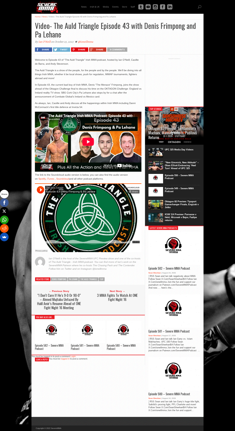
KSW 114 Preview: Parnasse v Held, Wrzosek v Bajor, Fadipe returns (181, 217)
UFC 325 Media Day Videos (179, 149)
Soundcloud (62, 178)
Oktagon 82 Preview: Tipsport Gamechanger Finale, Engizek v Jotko (182, 204)
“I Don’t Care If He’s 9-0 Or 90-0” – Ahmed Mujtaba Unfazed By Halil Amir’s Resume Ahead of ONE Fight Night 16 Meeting (59, 301)
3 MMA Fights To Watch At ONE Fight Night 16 (117, 297)
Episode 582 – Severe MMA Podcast (49, 347)
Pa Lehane (73, 279)
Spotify (42, 178)
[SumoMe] (4, 237)
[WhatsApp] (4, 220)
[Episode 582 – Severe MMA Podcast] (52, 342)
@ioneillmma (85, 42)
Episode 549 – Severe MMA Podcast (179, 190)
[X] (4, 211)
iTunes (50, 178)
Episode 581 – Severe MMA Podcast (85, 347)
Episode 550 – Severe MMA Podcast (179, 177)
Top (101, 279)
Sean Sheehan (154, 273)
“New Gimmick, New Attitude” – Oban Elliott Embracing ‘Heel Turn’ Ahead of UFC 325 (182, 165)
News (44, 16)
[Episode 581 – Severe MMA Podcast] (88, 342)
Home (38, 16)
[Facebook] (4, 202)
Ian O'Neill (44, 42)
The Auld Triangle (88, 279)
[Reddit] (4, 228)
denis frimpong (59, 279)
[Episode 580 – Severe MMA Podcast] (124, 342)
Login (73, 356)
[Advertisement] (174, 80)
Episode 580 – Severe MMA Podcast (121, 347)
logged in (65, 359)
